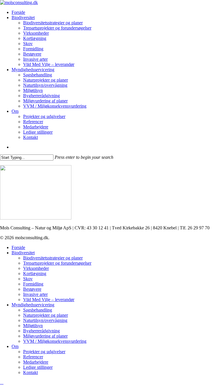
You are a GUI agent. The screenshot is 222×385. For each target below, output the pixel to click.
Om (15, 346)
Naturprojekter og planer (45, 315)
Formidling (33, 283)
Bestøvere (32, 289)
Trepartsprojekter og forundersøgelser (57, 263)
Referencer (33, 356)
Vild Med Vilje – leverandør (48, 299)
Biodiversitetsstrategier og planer (53, 257)
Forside (18, 247)
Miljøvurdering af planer (45, 336)
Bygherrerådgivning (41, 330)
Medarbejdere (35, 362)
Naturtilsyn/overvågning (45, 320)
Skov (28, 278)
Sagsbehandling (37, 309)
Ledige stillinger (38, 367)
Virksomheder (36, 268)
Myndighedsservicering (33, 304)
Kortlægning (34, 273)
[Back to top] (1, 382)
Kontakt (30, 372)
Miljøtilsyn (33, 325)
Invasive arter (35, 294)
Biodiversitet (23, 252)
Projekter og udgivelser (44, 351)
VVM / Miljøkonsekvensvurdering (54, 341)
